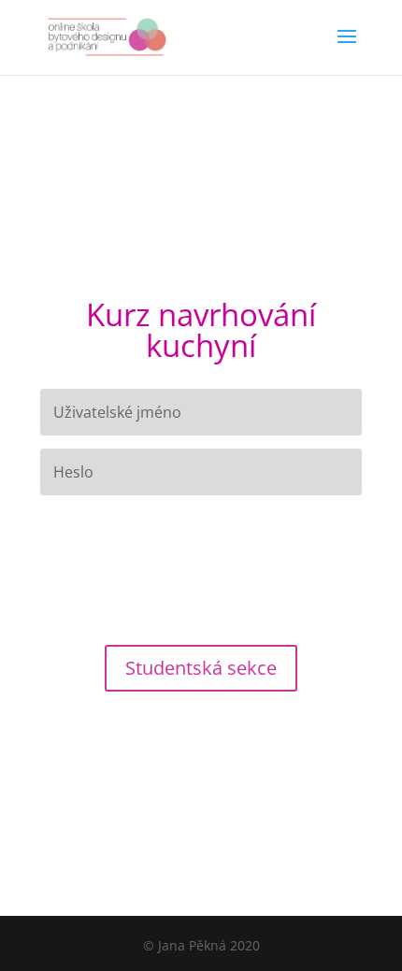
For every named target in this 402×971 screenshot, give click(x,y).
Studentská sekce (201, 667)
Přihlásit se (201, 560)
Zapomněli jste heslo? (96, 514)
